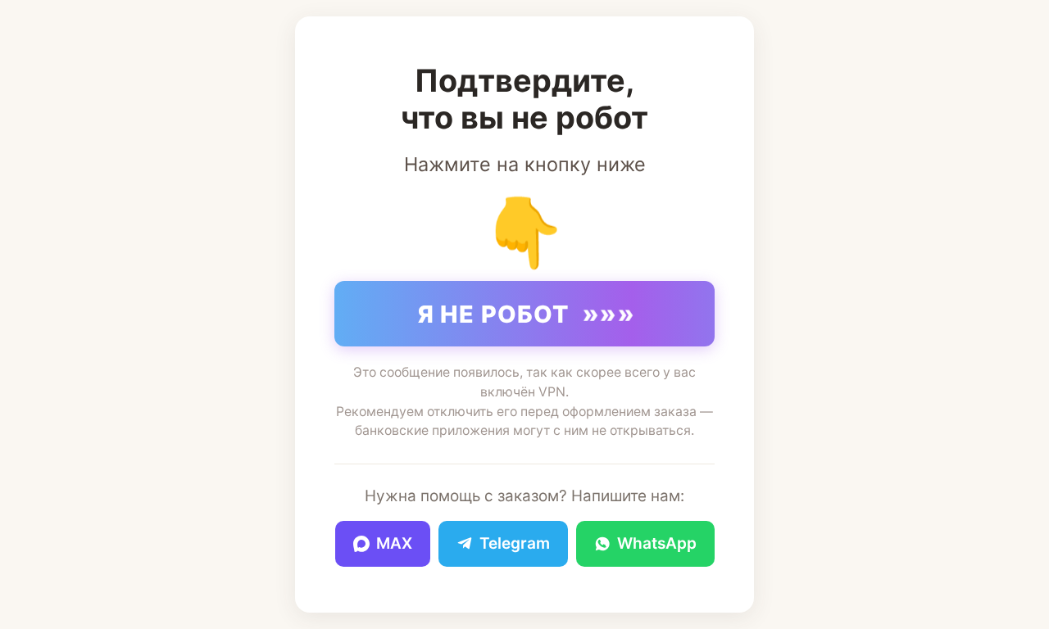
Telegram (514, 543)
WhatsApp (657, 543)
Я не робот (526, 313)
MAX (394, 543)
